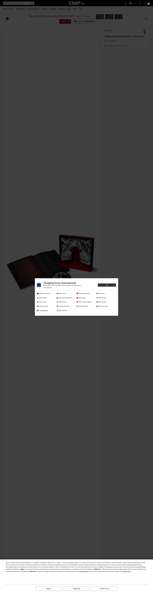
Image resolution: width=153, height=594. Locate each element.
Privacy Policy (126, 571)
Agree (48, 589)
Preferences (104, 588)
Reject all (76, 589)
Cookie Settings (83, 571)
